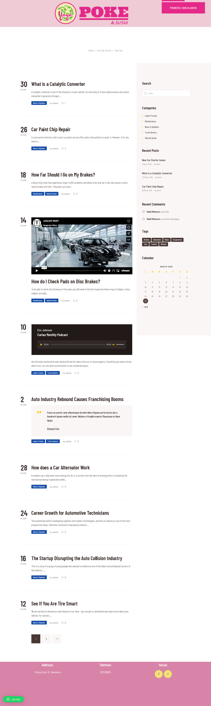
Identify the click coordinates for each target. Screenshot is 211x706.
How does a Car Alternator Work (60, 467)
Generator (157, 239)
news (167, 239)
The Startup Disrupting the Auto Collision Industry (76, 558)
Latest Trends (38, 373)
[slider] (120, 344)
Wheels (163, 244)
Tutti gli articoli (104, 50)
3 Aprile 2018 (147, 164)
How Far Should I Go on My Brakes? (63, 174)
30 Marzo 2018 (147, 177)
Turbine (154, 244)
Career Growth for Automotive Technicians (70, 512)
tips (145, 244)
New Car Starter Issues (153, 160)
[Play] (41, 344)
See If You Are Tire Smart (54, 603)
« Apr (145, 307)
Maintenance (37, 193)
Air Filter (165, 211)
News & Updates (39, 103)
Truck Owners (53, 373)
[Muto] (113, 344)
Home (91, 50)
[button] (13, 699)
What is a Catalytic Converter (58, 83)
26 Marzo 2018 (147, 190)
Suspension (177, 239)
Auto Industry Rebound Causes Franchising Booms (77, 399)
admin (158, 164)
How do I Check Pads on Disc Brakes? (65, 281)
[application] (81, 344)
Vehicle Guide (52, 193)
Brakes (146, 239)
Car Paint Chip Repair (50, 129)
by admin (54, 103)
